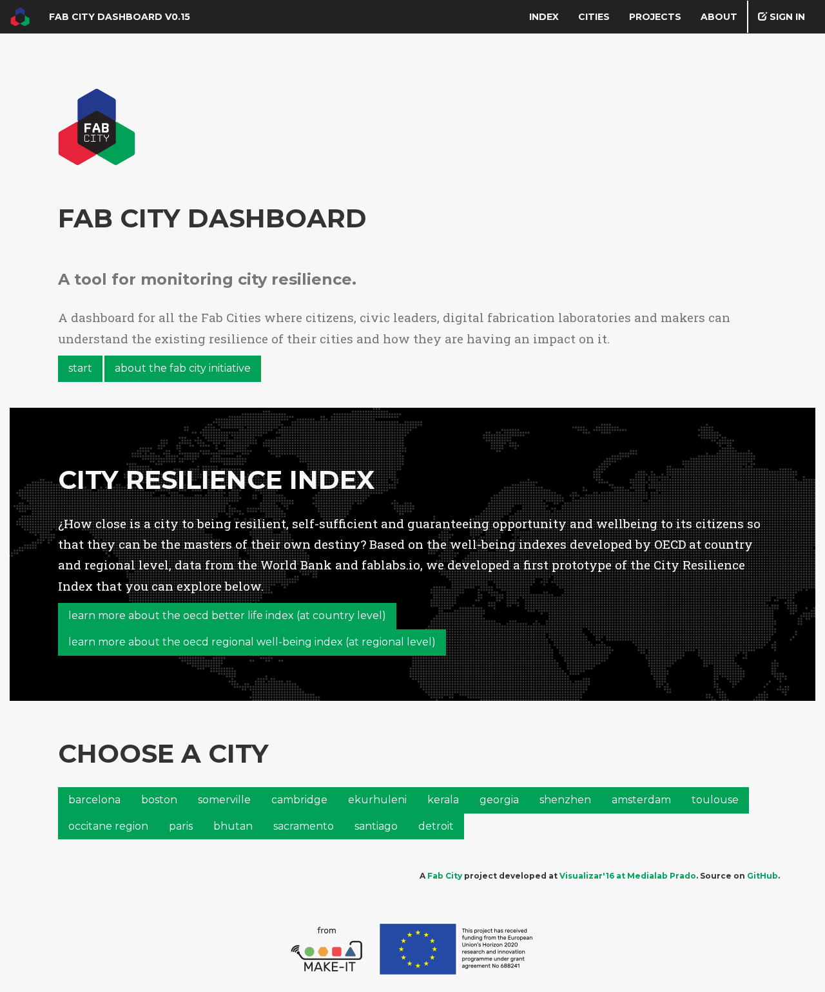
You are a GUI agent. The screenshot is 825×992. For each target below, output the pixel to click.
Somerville (224, 800)
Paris (181, 826)
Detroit (436, 826)
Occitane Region (108, 826)
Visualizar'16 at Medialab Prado (627, 876)
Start (80, 368)
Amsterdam (641, 800)
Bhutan (233, 826)
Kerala (443, 800)
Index (544, 17)
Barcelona (94, 800)
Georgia (499, 800)
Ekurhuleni (377, 800)
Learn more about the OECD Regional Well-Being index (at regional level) (252, 642)
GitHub (762, 876)
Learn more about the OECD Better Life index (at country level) (227, 615)
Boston (159, 800)
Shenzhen (565, 800)
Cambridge (299, 800)
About (719, 17)
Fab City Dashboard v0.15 (119, 17)
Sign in (786, 17)
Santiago (376, 826)
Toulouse (715, 800)
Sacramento (303, 826)
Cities (594, 17)
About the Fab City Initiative (183, 368)
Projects (655, 17)
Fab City (444, 876)
